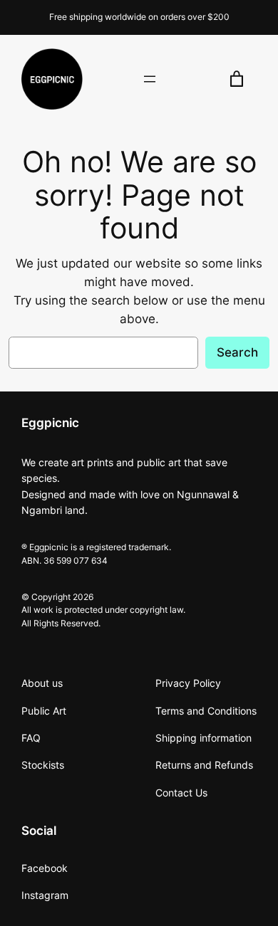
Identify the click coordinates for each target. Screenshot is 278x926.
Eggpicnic (50, 423)
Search (237, 352)
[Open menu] (149, 79)
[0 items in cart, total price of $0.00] (236, 79)
